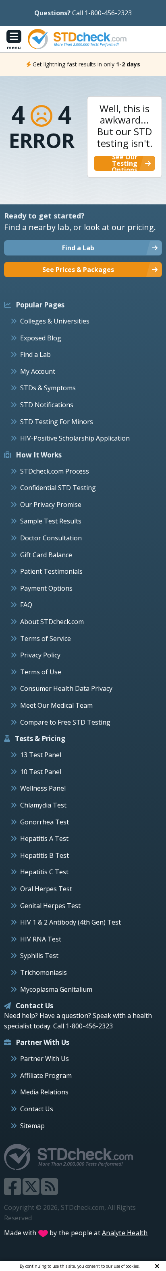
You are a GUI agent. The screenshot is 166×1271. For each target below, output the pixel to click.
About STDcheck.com (52, 621)
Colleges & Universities (54, 321)
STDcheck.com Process (54, 471)
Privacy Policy (40, 655)
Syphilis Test (39, 955)
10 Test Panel (40, 771)
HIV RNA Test (40, 939)
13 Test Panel (40, 754)
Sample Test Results (50, 521)
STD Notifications (46, 404)
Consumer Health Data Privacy (66, 688)
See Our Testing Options (124, 163)
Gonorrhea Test (44, 822)
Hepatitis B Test (44, 855)
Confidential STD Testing (58, 487)
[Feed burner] (49, 1191)
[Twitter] (32, 1191)
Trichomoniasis (43, 972)
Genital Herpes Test (50, 905)
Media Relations (44, 1092)
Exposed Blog (40, 338)
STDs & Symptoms (48, 387)
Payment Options (46, 588)
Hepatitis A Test (44, 838)
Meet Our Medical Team (56, 705)
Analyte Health (125, 1232)
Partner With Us (44, 1058)
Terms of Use (40, 671)
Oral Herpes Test (46, 888)
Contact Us (36, 1108)
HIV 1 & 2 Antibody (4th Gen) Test (70, 922)
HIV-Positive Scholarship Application (75, 438)
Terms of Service (45, 638)
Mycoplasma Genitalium (56, 989)
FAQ (26, 604)
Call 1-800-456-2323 (102, 12)
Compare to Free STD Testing (65, 722)
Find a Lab (35, 354)
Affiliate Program (46, 1075)
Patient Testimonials (51, 571)
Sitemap (32, 1125)
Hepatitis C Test (44, 871)
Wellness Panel (43, 788)
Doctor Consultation (51, 538)
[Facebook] (13, 1191)
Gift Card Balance (46, 554)
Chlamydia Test (43, 805)
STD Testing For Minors (56, 421)
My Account (37, 371)
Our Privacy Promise (50, 504)
